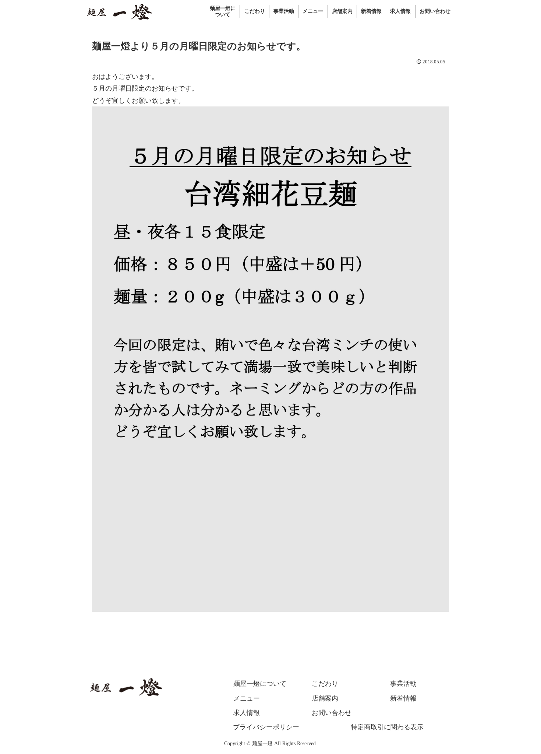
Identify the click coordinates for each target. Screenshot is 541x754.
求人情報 (246, 712)
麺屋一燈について (259, 683)
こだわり (325, 683)
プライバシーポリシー (266, 727)
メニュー (246, 698)
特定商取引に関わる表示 (387, 727)
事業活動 (403, 683)
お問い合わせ (331, 712)
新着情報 (403, 698)
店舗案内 (325, 698)
